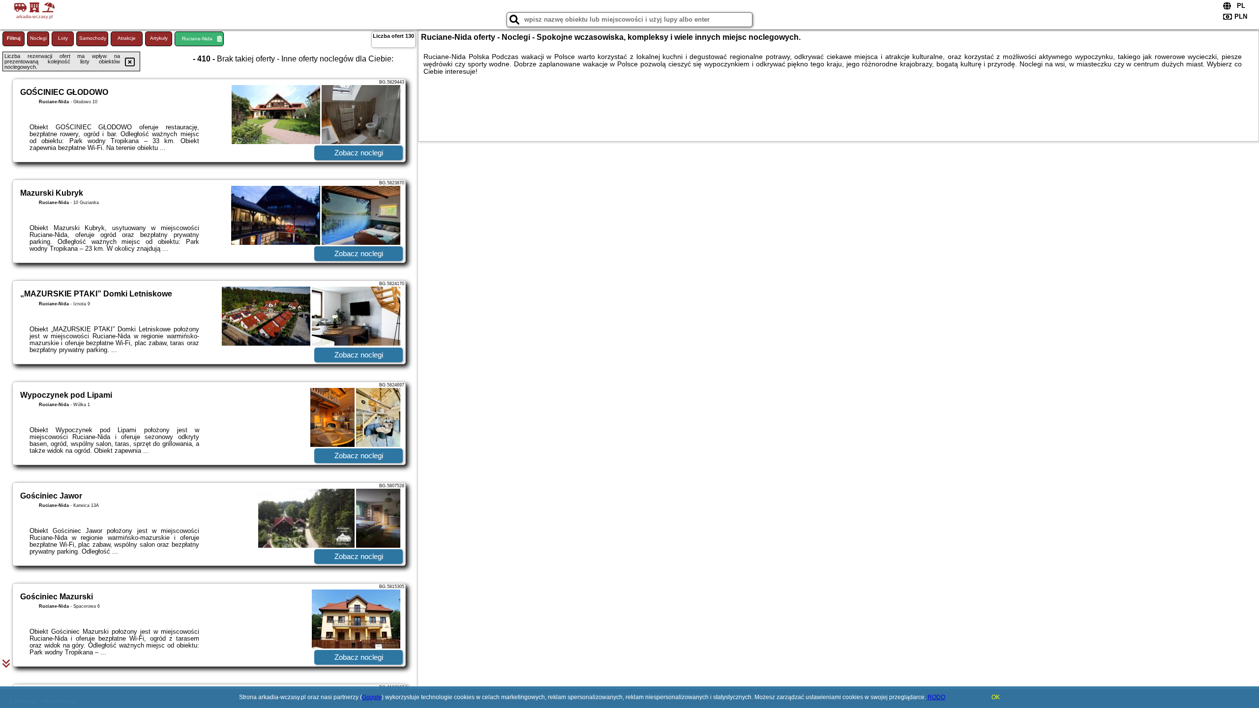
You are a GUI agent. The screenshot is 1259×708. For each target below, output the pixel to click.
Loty (63, 38)
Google (372, 697)
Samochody (92, 38)
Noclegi (38, 38)
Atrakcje (127, 38)
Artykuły (159, 38)
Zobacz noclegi (358, 152)
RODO (936, 697)
